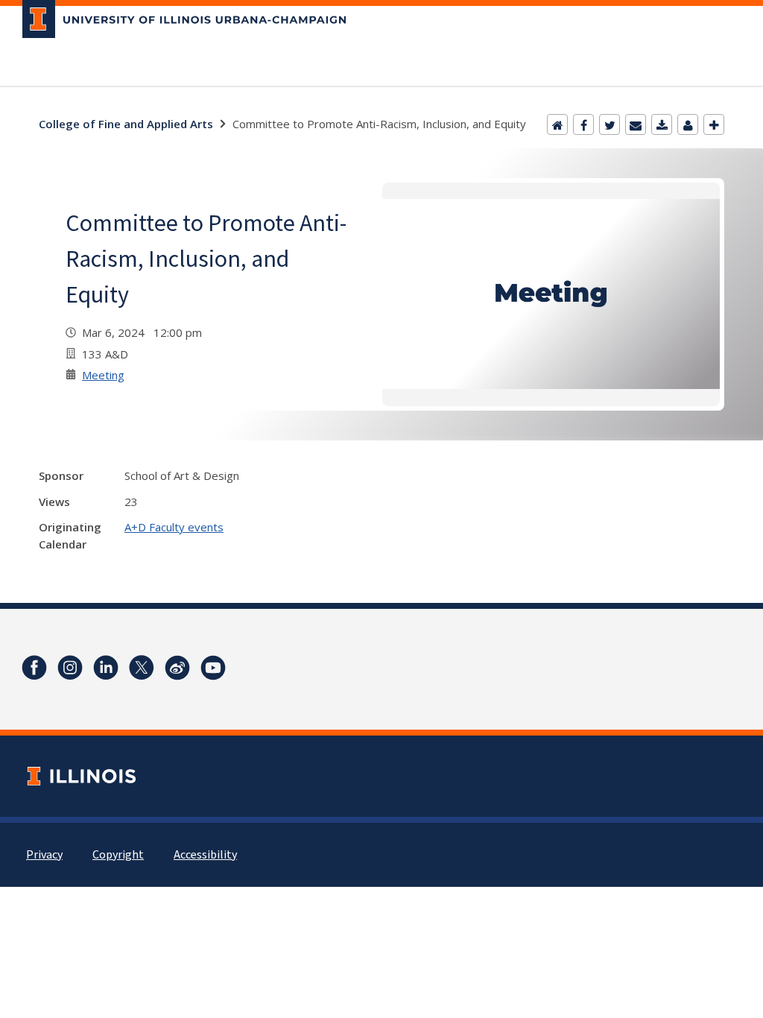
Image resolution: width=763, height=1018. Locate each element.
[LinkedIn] (105, 667)
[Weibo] (177, 667)
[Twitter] (609, 124)
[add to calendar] (661, 124)
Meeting (103, 374)
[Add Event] (713, 124)
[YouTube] (213, 667)
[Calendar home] (557, 124)
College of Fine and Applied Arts (126, 123)
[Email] (635, 124)
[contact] (687, 124)
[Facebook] (583, 124)
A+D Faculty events (174, 526)
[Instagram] (70, 667)
